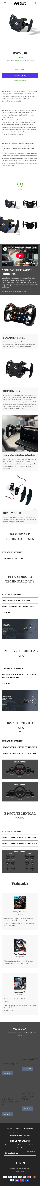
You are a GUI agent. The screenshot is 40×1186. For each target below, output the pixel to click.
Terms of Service (15, 1135)
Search (9, 1129)
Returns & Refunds (13, 1132)
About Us (18, 1129)
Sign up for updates (20, 1141)
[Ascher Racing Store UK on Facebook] (16, 1163)
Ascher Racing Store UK (24, 1169)
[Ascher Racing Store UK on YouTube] (24, 1163)
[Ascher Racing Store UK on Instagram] (20, 1163)
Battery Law (28, 1129)
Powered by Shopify (20, 1171)
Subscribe (30, 1152)
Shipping (16, 60)
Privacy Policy (28, 1132)
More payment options (20, 81)
